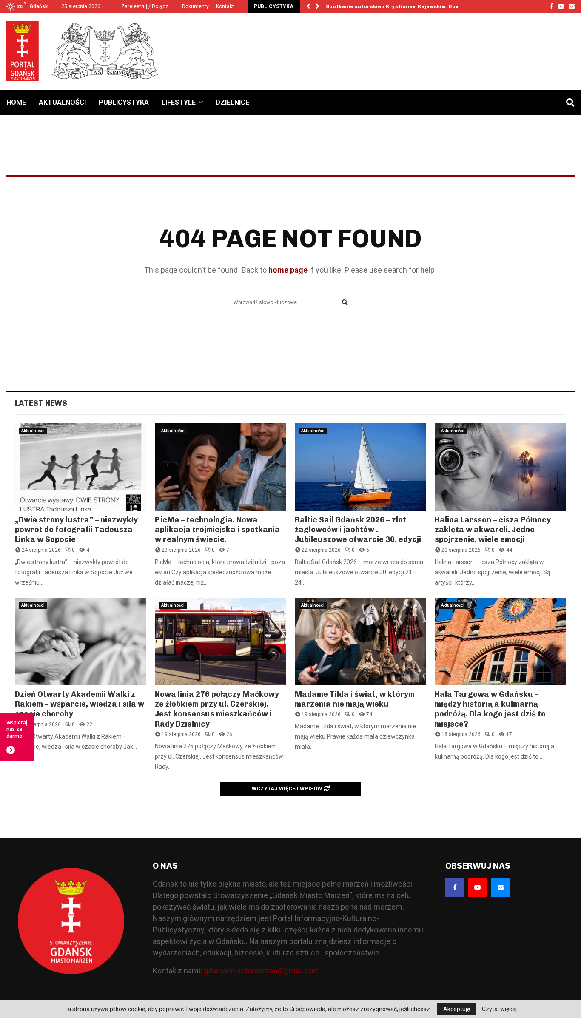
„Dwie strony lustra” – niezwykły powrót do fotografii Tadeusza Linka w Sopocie (76, 530)
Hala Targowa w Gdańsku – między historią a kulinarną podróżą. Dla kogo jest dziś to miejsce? (490, 709)
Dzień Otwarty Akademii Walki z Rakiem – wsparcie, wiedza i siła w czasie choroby (79, 704)
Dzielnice (232, 102)
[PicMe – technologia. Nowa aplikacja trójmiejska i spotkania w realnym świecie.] (220, 467)
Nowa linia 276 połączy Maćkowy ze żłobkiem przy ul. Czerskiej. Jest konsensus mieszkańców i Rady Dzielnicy (217, 709)
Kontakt (225, 6)
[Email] (500, 887)
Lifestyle (179, 102)
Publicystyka (124, 102)
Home (16, 102)
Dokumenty (195, 6)
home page (288, 269)
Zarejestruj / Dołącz (144, 6)
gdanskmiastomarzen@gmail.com (262, 970)
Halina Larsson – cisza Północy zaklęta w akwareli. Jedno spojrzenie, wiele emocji (493, 530)
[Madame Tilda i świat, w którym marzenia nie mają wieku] (360, 641)
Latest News (41, 403)
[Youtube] (477, 887)
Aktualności (62, 102)
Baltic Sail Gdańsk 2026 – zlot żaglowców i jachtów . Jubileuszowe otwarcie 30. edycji (358, 530)
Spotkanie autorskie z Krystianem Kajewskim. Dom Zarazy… (405, 6)
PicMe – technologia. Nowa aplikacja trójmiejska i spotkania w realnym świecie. (217, 530)
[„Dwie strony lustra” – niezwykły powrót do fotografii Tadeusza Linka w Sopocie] (80, 467)
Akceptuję (456, 1009)
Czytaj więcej (499, 1009)
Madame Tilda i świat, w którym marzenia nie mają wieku (355, 699)
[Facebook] (454, 887)
